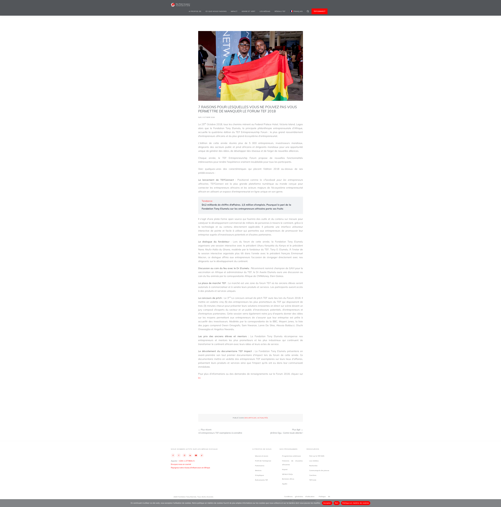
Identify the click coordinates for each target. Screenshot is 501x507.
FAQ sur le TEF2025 (316, 456)
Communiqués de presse (319, 470)
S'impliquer (259, 475)
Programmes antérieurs (291, 456)
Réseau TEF (280, 11)
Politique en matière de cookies (355, 503)
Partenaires (259, 466)
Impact (234, 11)
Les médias (265, 11)
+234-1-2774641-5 (187, 461)
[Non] (497, 503)
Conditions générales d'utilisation (299, 496)
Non (336, 503)
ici (199, 377)
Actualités (262, 418)
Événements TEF (261, 480)
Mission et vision (261, 456)
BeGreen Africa (288, 479)
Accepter (327, 503)
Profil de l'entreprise (263, 461)
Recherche (313, 466)
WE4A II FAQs (287, 474)
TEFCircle (312, 480)
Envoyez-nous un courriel (181, 464)
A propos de (195, 11)
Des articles (250, 418)
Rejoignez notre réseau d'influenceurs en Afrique (190, 468)
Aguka (284, 484)
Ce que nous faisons (216, 11)
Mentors (258, 470)
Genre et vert (248, 11)
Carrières (313, 475)
